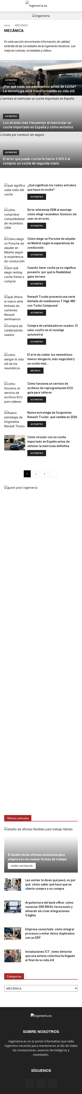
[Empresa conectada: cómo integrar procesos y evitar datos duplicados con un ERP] (12, 933)
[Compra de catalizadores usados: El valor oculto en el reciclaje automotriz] (14, 331)
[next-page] (53, 473)
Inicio (7, 25)
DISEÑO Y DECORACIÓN (22, 866)
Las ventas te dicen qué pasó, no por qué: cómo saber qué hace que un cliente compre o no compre (50, 884)
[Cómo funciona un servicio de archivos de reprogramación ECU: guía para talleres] (14, 393)
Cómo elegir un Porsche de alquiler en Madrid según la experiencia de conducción (51, 243)
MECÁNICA (35, 370)
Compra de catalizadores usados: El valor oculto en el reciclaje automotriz (52, 330)
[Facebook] (29, 1083)
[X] (52, 1083)
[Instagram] (41, 1083)
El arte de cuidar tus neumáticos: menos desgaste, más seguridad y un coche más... (51, 359)
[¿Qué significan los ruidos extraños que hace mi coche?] (14, 191)
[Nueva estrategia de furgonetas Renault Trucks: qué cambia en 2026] (14, 419)
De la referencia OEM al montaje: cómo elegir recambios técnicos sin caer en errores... (52, 214)
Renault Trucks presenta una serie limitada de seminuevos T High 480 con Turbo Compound (51, 301)
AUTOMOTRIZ (11, 80)
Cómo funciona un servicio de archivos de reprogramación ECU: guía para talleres (50, 388)
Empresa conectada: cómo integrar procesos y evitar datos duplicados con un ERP (50, 933)
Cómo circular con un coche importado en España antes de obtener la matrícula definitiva (48, 441)
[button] (7, 5)
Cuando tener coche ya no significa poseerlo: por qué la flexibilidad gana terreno (51, 272)
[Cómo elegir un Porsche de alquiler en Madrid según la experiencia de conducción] (14, 250)
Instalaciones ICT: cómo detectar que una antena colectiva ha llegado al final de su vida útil (50, 956)
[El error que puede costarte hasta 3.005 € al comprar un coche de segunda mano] (41, 157)
